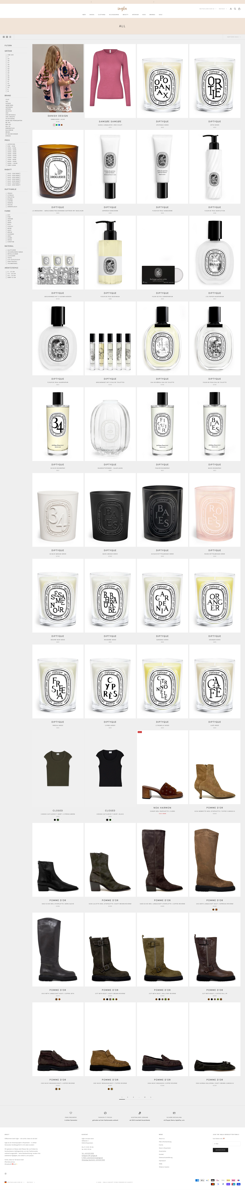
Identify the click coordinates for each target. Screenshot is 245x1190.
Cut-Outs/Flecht (13, 259)
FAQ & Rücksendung (165, 1142)
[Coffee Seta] (213, 909)
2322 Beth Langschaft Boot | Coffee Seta (58, 993)
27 (8, 62)
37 (8, 74)
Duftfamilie (10, 189)
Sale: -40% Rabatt (13, 177)
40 (8, 80)
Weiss (9, 240)
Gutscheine (162, 1151)
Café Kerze (215, 725)
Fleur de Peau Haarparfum (58, 382)
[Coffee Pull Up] (116, 999)
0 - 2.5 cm (11, 271)
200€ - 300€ (11, 150)
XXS (8, 85)
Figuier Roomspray (162, 468)
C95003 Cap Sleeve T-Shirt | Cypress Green (58, 814)
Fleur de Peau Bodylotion (215, 211)
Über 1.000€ (11, 165)
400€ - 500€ (11, 154)
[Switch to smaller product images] (7, 37)
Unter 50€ (11, 144)
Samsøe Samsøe (110, 121)
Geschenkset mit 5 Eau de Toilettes (110, 382)
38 (8, 76)
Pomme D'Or (215, 807)
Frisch (9, 193)
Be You (8, 122)
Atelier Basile (11, 115)
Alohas (8, 103)
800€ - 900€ (12, 161)
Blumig (10, 199)
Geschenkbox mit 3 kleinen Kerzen (58, 296)
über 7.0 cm (11, 277)
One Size (10, 55)
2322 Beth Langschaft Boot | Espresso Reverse (214, 904)
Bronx (8, 132)
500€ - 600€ (12, 155)
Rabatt (8, 169)
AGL (7, 101)
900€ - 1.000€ (12, 163)
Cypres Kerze (110, 725)
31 (145, 1097)
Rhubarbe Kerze (110, 640)
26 (8, 60)
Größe (8, 51)
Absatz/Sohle (11, 268)
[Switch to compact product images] (10, 37)
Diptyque (162, 121)
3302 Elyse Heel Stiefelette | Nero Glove (58, 904)
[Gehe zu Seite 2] (151, 1097)
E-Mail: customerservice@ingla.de (92, 1158)
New (84, 14)
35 (8, 70)
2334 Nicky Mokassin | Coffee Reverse (162, 1083)
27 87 (7, 99)
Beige (9, 228)
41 (8, 81)
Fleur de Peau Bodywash (110, 296)
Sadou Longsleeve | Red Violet (110, 125)
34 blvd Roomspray (58, 468)
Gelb (9, 221)
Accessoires (114, 14)
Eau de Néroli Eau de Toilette (162, 382)
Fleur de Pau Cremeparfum (162, 296)
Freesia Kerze (58, 725)
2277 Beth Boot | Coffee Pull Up (214, 993)
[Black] (54, 819)
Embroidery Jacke (58, 119)
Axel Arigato (10, 117)
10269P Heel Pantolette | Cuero (162, 811)
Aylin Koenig (10, 118)
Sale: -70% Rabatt (13, 183)
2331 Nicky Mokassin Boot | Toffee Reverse (110, 1083)
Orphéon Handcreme (110, 211)
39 (8, 78)
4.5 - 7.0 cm (11, 275)
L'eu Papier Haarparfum (215, 296)
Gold (9, 230)
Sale (161, 14)
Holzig (10, 205)
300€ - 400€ (11, 152)
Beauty (125, 14)
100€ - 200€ (11, 148)
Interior (135, 14)
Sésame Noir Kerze (58, 640)
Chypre (10, 201)
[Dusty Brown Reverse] (110, 999)
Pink (9, 217)
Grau (9, 236)
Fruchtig (10, 197)
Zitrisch (10, 195)
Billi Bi (8, 126)
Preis (7, 140)
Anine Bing (9, 105)
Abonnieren (220, 1150)
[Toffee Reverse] (59, 1089)
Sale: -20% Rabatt (13, 173)
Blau (9, 224)
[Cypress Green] (58, 819)
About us (162, 1138)
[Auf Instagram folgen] (6, 1174)
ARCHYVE (9, 111)
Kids (144, 14)
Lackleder (11, 256)
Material (9, 246)
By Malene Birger (12, 134)
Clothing (101, 14)
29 (8, 66)
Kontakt (161, 1154)
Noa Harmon (162, 807)
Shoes (92, 14)
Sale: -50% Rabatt (13, 179)
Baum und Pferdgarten (14, 120)
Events (161, 1145)
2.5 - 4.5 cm (11, 273)
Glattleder (11, 250)
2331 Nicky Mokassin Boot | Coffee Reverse (58, 1083)
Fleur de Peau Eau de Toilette (215, 382)
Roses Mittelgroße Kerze (215, 554)
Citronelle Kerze (162, 725)
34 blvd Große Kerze (58, 554)
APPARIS (8, 109)
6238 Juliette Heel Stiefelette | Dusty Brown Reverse (110, 904)
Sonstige (10, 242)
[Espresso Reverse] (216, 909)
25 (8, 58)
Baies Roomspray (214, 468)
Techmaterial (12, 263)
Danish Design (58, 115)
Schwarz (10, 234)
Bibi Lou (8, 124)
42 (8, 83)
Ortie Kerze (214, 125)
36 (8, 72)
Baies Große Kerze (110, 554)
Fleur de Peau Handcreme (162, 211)
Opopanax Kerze (162, 125)
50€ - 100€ (11, 146)
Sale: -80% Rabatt (13, 185)
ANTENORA (9, 107)
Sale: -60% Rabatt (14, 181)
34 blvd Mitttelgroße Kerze (162, 554)
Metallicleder (12, 254)
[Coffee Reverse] (104, 999)
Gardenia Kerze (162, 640)
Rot (8, 215)
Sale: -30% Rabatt (13, 175)
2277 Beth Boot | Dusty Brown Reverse (110, 993)
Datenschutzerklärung (165, 1157)
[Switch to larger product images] (4, 37)
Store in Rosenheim (165, 1148)
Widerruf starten (164, 1167)
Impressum (162, 1160)
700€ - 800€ (11, 159)
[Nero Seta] (107, 999)
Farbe (7, 211)
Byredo (8, 136)
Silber (9, 238)
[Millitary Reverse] (113, 999)
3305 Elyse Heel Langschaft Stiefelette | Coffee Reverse (162, 904)
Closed (58, 810)
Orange (10, 219)
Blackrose (9, 130)
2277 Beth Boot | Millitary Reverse (162, 993)
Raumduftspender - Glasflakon (110, 468)
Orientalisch (12, 206)
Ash (7, 113)
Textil (9, 258)
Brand (8, 95)
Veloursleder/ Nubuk (15, 252)
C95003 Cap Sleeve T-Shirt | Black (110, 814)
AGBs (160, 1164)
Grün (9, 222)
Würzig (10, 203)
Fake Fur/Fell (12, 261)
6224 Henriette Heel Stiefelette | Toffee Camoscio (215, 811)
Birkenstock (10, 128)
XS (8, 87)
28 (8, 64)
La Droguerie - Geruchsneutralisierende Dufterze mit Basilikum (57, 211)
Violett (10, 226)
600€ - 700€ (11, 157)
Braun (9, 232)
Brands (152, 14)
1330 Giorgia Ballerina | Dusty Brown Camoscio (215, 1083)
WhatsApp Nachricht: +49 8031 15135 (93, 1160)
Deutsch (222, 8)
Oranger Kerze (215, 640)
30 (8, 68)
